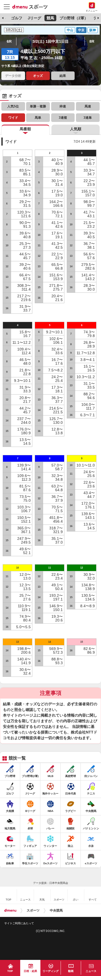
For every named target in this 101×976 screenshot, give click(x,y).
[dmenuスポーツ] (31, 6)
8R (91, 41)
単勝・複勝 (38, 106)
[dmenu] (10, 910)
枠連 (63, 106)
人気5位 (13, 106)
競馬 (50, 18)
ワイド (13, 118)
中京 (81, 30)
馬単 (38, 118)
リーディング (51, 971)
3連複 (63, 118)
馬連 (88, 106)
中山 (70, 30)
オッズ (38, 76)
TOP (10, 971)
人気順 (75, 129)
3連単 (87, 118)
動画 (71, 971)
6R (9, 41)
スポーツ (33, 910)
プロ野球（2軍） (74, 18)
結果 (63, 76)
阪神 (92, 30)
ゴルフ (16, 18)
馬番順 (25, 129)
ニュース (91, 971)
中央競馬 (56, 910)
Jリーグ (34, 18)
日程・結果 (30, 971)
